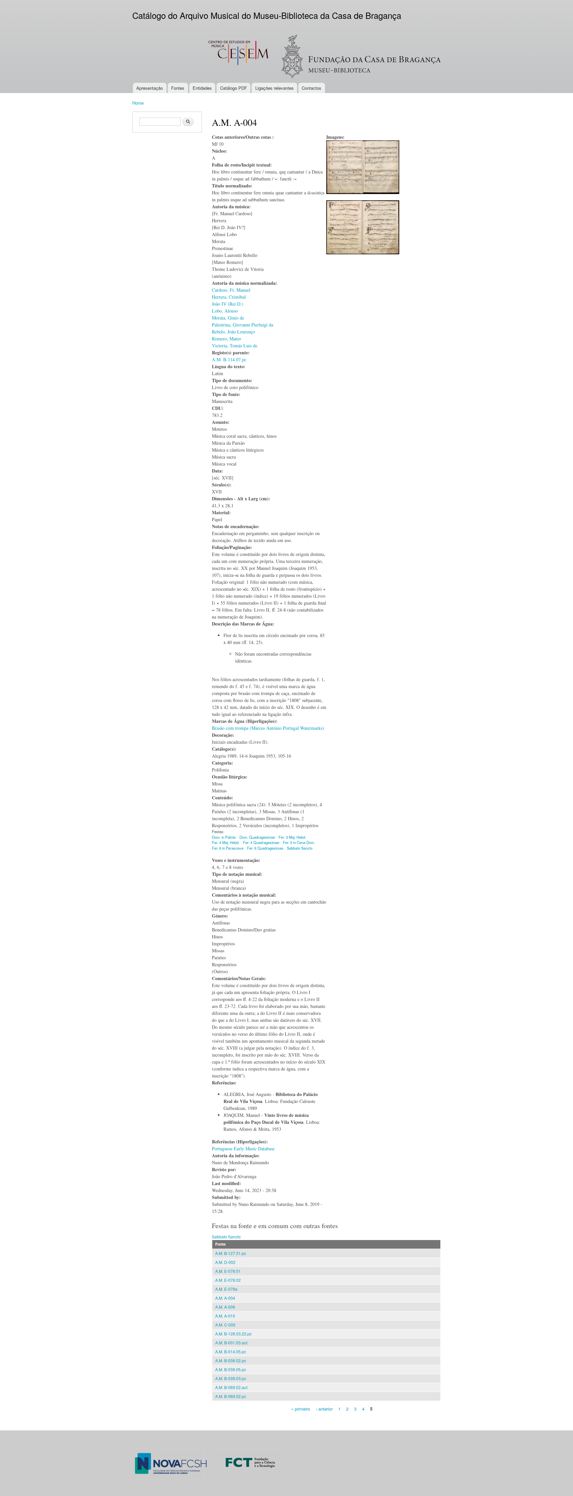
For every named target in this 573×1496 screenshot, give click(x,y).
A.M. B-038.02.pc (230, 1360)
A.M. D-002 (225, 1262)
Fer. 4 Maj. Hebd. (225, 842)
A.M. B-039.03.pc (230, 1378)
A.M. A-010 (225, 1316)
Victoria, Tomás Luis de (234, 345)
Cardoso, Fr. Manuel (231, 290)
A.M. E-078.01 (228, 1271)
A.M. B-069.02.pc (230, 1396)
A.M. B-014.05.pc (230, 1351)
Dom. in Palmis (224, 837)
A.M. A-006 (225, 1307)
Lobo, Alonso (225, 311)
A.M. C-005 (225, 1324)
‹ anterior (324, 1408)
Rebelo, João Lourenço (233, 331)
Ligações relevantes (274, 88)
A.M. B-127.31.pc (230, 1253)
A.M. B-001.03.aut (231, 1342)
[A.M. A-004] (362, 197)
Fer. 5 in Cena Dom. (299, 842)
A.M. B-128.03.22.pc (233, 1333)
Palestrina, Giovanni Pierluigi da (242, 325)
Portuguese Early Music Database (243, 1148)
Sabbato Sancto (299, 848)
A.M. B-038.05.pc (230, 1369)
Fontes (177, 88)
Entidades (202, 88)
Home (138, 103)
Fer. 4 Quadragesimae (261, 842)
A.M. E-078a (226, 1289)
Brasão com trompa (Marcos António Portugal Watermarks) (268, 728)
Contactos (311, 88)
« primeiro (300, 1408)
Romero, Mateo (226, 338)
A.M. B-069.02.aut (231, 1387)
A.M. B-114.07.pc (229, 359)
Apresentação (149, 88)
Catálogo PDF (233, 88)
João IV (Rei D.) (227, 304)
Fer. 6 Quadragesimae (265, 848)
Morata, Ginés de (228, 318)
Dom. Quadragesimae (257, 837)
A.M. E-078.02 (228, 1280)
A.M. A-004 (225, 1298)
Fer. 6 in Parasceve (227, 848)
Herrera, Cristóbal (229, 297)
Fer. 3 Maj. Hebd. (292, 837)
